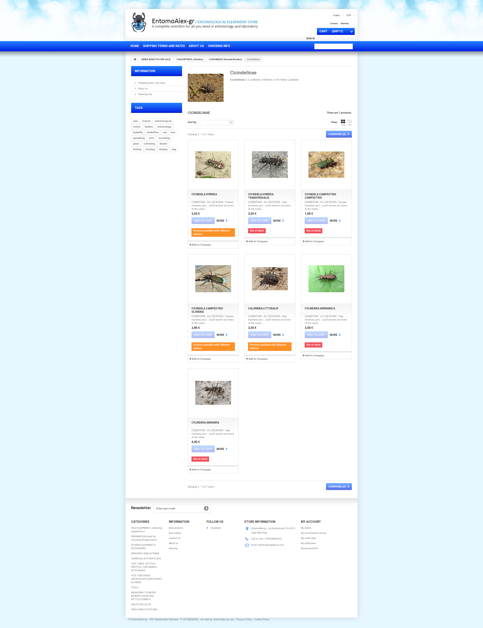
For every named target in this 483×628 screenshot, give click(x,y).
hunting (150, 149)
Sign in (310, 38)
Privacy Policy (244, 619)
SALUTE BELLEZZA (141, 604)
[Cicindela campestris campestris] (326, 164)
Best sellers (175, 533)
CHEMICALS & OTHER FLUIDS (146, 558)
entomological (163, 121)
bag (174, 149)
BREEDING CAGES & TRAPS (145, 553)
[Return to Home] (134, 59)
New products (176, 528)
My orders (306, 528)
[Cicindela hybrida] (213, 164)
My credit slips (308, 538)
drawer (163, 143)
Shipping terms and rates (151, 82)
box (173, 132)
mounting (164, 138)
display (163, 149)
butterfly (138, 132)
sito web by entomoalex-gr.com (217, 619)
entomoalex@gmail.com (271, 545)
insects (146, 121)
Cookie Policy (261, 619)
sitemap (345, 23)
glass (136, 143)
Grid (343, 125)
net (165, 132)
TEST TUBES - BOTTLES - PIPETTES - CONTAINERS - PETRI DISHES (144, 567)
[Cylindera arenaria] (213, 392)
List (349, 125)
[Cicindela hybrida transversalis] (270, 164)
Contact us (174, 538)
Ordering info (144, 94)
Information (145, 71)
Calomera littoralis (263, 308)
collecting (149, 143)
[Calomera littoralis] (270, 278)
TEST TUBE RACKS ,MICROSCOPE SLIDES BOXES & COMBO (146, 579)
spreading (139, 138)
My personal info (309, 548)
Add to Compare (201, 244)
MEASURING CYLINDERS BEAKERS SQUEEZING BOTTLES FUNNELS (143, 596)
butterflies (153, 132)
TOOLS (134, 587)
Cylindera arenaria (205, 422)
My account (311, 521)
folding (137, 149)
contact (334, 23)
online (136, 126)
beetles (149, 126)
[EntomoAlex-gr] (219, 22)
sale (135, 121)
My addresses (308, 543)
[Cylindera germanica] (326, 278)
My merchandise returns (314, 533)
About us (142, 88)
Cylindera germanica (320, 308)
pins (151, 138)
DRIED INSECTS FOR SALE (144, 609)
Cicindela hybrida (204, 194)
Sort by (192, 122)
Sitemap (173, 548)
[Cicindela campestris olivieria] (213, 278)
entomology (164, 126)
